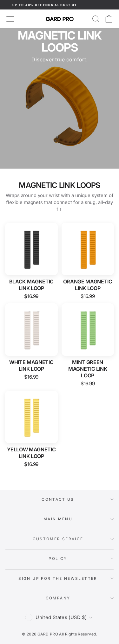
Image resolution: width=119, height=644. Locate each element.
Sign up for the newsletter (57, 578)
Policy (58, 558)
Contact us (58, 499)
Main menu (57, 519)
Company (58, 598)
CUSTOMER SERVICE (58, 539)
